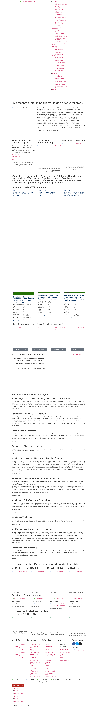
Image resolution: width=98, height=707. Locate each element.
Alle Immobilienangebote (61, 4)
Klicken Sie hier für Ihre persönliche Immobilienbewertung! (30, 368)
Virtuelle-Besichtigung (60, 17)
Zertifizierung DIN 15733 (61, 41)
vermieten (75, 111)
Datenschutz (17, 692)
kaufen (67, 111)
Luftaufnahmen (59, 19)
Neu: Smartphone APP (73, 140)
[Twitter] (77, 643)
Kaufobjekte (58, 6)
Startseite (54, 1)
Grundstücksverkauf (60, 14)
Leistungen (55, 11)
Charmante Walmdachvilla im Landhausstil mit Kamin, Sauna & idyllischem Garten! (49, 297)
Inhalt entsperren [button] (16, 156)
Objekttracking (18, 688)
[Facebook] (73, 643)
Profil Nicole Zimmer (60, 38)
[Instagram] (80, 643)
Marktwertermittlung (60, 27)
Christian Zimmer (16, 592)
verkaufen (59, 111)
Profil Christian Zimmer (61, 36)
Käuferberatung (59, 22)
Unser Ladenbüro (59, 33)
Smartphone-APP (76, 647)
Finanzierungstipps (59, 24)
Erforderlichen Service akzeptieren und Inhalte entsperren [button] (23, 158)
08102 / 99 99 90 (75, 127)
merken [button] (20, 320)
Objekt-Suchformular (60, 20)
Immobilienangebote (36, 606)
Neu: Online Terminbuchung (45, 141)
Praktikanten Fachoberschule (76, 592)
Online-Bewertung (73, 601)
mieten (82, 111)
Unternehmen (55, 28)
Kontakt (54, 44)
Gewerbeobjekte (59, 9)
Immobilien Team (59, 35)
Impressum (17, 690)
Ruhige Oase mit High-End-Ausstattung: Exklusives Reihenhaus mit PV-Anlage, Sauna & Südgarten (74, 298)
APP (15, 695)
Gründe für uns (58, 32)
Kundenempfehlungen (60, 43)
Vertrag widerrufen (18, 685)
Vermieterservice (59, 16)
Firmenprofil (58, 30)
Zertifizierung (46, 120)
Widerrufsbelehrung (19, 693)
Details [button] (15, 320)
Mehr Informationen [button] (17, 154)
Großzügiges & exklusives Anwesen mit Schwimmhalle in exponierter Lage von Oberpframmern (23, 299)
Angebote (54, 3)
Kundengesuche (59, 25)
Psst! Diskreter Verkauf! (18, 606)
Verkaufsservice (59, 12)
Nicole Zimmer (34, 592)
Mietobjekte (58, 8)
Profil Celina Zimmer (60, 39)
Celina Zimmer (53, 592)
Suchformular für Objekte (56, 608)
